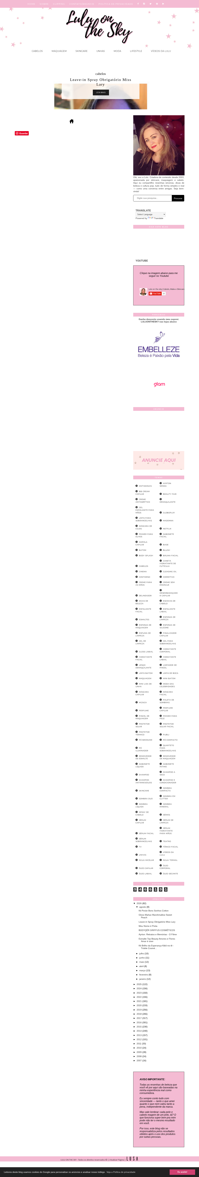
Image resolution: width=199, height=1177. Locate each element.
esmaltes (144, 619)
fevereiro (144, 974)
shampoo (144, 775)
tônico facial (170, 847)
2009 (139, 1052)
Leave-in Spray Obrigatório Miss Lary (157, 922)
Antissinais (145, 486)
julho (142, 953)
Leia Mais (101, 92)
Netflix (167, 529)
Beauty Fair (170, 494)
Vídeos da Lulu (160, 51)
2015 (139, 1026)
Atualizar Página (116, 1160)
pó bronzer (145, 740)
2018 (139, 1014)
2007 (139, 1060)
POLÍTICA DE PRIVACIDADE (116, 4)
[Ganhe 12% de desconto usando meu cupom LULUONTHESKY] (158, 396)
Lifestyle (135, 51)
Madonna (168, 521)
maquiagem (145, 678)
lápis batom (146, 673)
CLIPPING (59, 4)
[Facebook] (138, 4)
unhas (142, 855)
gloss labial (146, 652)
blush (166, 550)
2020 (139, 1005)
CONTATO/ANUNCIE (81, 4)
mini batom (169, 678)
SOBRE (44, 4)
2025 (139, 984)
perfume (144, 710)
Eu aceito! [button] (182, 1172)
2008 (139, 1056)
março (142, 970)
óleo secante (170, 874)
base (166, 545)
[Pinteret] (157, 4)
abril (141, 966)
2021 (139, 1001)
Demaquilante (168, 502)
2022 (139, 997)
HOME (31, 4)
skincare (144, 791)
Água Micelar (146, 860)
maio (142, 962)
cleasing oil (170, 571)
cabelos (100, 74)
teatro (167, 841)
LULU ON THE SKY (69, 1160)
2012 (139, 1039)
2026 (139, 903)
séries (166, 815)
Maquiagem (59, 51)
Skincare (81, 51)
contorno (144, 577)
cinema (143, 571)
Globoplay (169, 513)
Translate (158, 218)
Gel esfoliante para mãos (145, 510)
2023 (139, 993)
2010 (139, 1048)
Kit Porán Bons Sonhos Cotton (154, 910)
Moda (117, 51)
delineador (145, 596)
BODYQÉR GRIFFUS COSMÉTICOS (157, 930)
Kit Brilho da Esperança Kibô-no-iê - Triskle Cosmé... (156, 946)
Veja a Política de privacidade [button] (120, 1172)
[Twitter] (150, 4)
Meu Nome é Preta (148, 926)
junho (142, 957)
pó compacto (170, 740)
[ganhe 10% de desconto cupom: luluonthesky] (159, 368)
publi (166, 735)
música (143, 702)
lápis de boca (170, 673)
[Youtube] (163, 4)
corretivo (168, 577)
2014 (139, 1031)
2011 (139, 1043)
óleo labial (145, 874)
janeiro (143, 979)
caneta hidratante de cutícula (168, 563)
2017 (139, 1018)
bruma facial (170, 555)
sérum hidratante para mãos (166, 831)
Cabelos (37, 51)
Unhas (100, 51)
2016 (139, 1022)
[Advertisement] (158, 431)
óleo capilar (146, 868)
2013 (139, 1035)
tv (140, 847)
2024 (139, 988)
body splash (146, 555)
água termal (170, 860)
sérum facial (146, 833)
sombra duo (146, 799)
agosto (143, 907)
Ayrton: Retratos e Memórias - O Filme (158, 934)
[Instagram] (144, 4)
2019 (139, 1009)
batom (142, 550)
